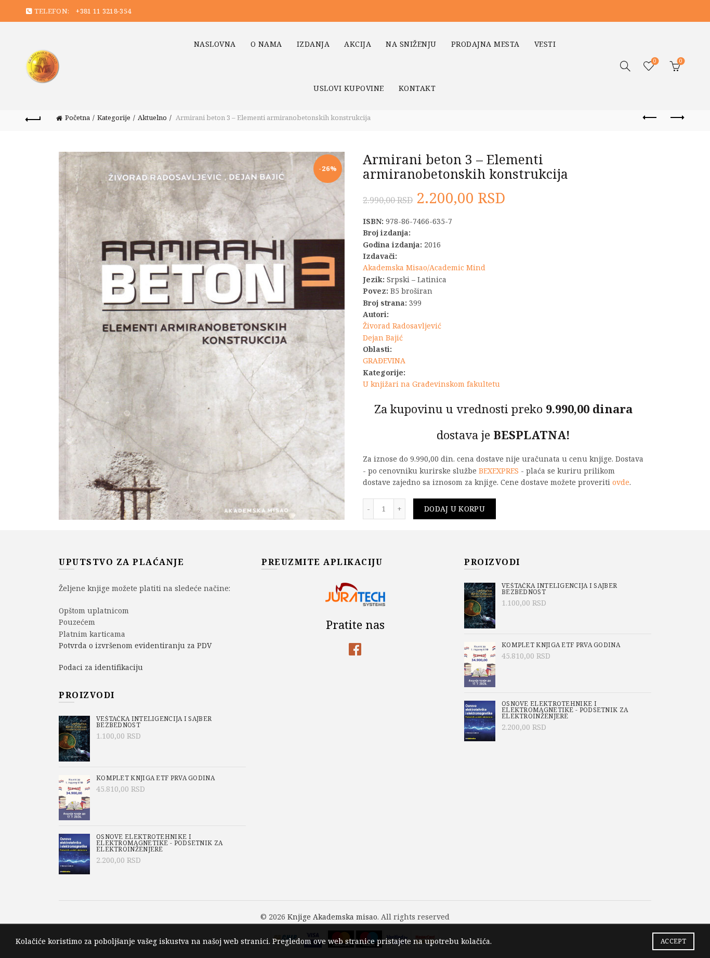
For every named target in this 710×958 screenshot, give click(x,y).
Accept (673, 941)
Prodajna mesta (485, 44)
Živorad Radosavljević (402, 326)
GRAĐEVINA (384, 360)
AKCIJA (357, 44)
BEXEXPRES (499, 471)
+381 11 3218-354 (103, 11)
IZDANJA (313, 44)
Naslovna (215, 44)
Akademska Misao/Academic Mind (424, 267)
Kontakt (417, 88)
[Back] (33, 118)
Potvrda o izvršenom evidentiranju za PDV (135, 645)
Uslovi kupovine (348, 88)
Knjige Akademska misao (332, 917)
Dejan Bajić (383, 338)
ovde (620, 482)
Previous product (651, 118)
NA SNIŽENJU (411, 44)
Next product (677, 118)
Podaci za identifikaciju (101, 667)
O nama (266, 44)
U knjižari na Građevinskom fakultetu (431, 384)
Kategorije (113, 117)
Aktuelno (152, 117)
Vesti (545, 44)
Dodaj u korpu (454, 509)
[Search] (625, 66)
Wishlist (654, 61)
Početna (77, 117)
